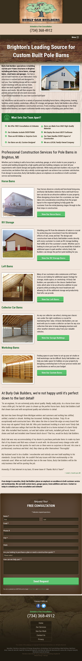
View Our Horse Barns (51, 214)
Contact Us (41, 635)
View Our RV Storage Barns (53, 258)
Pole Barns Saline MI (27, 654)
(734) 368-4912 (41, 30)
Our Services (41, 627)
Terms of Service (42, 589)
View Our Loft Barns (50, 299)
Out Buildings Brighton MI (53, 654)
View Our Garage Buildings (53, 338)
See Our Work (41, 631)
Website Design (38, 655)
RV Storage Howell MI (39, 654)
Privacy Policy (32, 589)
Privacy (41, 639)
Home (41, 623)
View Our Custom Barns (52, 373)
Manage (45, 655)
